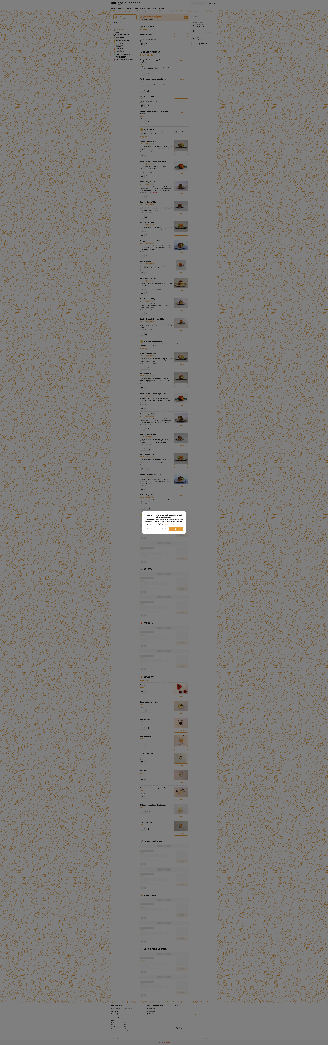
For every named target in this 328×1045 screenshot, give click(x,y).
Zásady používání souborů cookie (173, 524)
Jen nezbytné (162, 529)
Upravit (149, 529)
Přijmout (176, 529)
